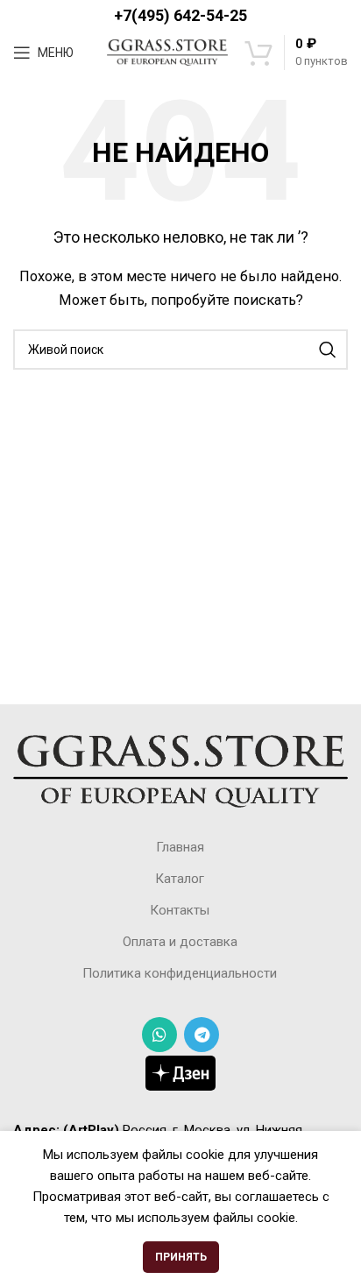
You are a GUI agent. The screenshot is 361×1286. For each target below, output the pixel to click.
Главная (180, 847)
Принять (181, 1257)
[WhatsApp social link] (159, 1034)
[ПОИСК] (328, 349)
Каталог (179, 879)
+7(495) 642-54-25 (180, 15)
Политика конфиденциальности (179, 973)
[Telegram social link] (201, 1034)
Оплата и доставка (180, 942)
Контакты (179, 910)
